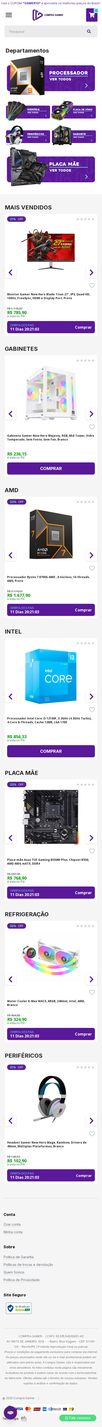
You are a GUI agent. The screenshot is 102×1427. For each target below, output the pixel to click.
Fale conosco (80, 1418)
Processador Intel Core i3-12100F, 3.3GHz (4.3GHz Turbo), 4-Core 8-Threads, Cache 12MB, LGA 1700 (49, 720)
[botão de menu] (9, 15)
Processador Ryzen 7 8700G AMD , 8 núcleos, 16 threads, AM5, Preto (48, 579)
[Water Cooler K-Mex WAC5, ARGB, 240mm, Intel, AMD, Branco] (51, 958)
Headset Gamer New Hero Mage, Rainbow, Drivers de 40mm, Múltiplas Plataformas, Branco (47, 1144)
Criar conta (12, 1224)
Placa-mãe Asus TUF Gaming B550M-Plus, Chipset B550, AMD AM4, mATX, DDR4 (48, 862)
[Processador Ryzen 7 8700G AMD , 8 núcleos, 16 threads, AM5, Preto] (51, 534)
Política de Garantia (19, 1257)
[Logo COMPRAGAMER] (48, 15)
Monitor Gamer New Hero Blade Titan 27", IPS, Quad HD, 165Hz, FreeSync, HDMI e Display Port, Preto (48, 296)
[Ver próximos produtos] (91, 272)
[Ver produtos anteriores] (10, 272)
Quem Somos (14, 1272)
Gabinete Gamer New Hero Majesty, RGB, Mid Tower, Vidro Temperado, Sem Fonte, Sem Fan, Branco (50, 437)
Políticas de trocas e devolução (28, 1265)
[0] (92, 15)
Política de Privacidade (22, 1280)
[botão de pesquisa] (88, 31)
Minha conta (13, 1232)
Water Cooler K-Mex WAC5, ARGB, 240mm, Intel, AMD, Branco (46, 1003)
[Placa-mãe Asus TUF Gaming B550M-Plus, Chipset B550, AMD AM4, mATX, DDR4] (51, 817)
